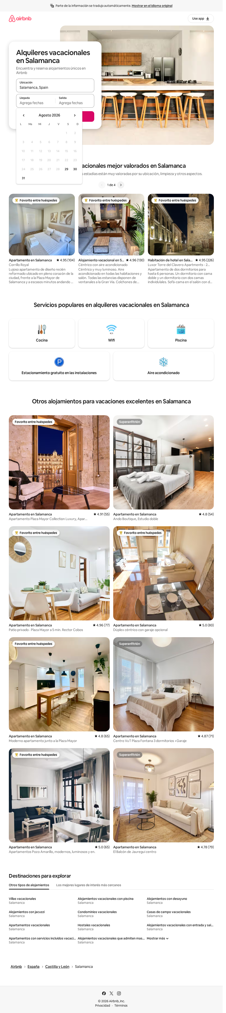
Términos (121, 1005)
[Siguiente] (120, 184)
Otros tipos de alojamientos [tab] (29, 885)
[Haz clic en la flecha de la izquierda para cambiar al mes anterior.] (24, 115)
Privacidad (102, 1005)
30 (75, 169)
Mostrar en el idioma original (152, 6)
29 (66, 169)
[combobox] (55, 87)
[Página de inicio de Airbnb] (20, 18)
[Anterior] (101, 184)
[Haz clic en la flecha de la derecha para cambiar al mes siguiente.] (74, 115)
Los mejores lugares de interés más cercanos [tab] (88, 885)
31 (23, 178)
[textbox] (36, 102)
